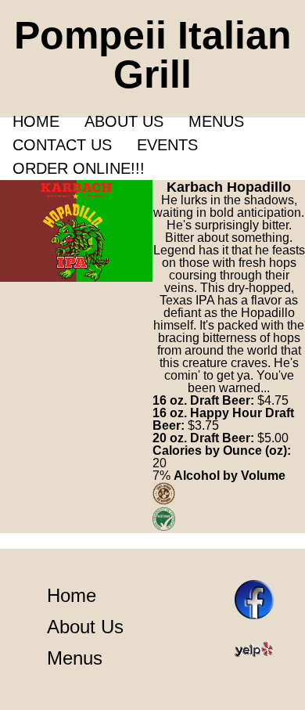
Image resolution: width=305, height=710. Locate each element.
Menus (216, 121)
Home (36, 121)
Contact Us (62, 144)
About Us (85, 626)
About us (123, 121)
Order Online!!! (79, 168)
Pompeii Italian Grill (153, 54)
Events (167, 144)
